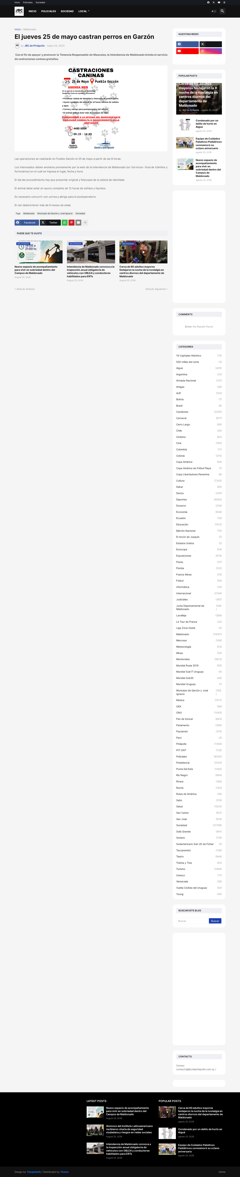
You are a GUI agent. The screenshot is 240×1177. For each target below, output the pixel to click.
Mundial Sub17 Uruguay (199, 671)
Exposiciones (199, 555)
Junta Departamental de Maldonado (198, 607)
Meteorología (199, 646)
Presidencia (199, 762)
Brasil (199, 405)
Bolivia (199, 399)
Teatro (199, 856)
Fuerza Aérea (199, 574)
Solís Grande (199, 831)
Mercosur (199, 640)
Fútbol (199, 580)
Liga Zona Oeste (199, 627)
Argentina (199, 374)
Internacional (199, 593)
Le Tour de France (199, 621)
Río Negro (199, 775)
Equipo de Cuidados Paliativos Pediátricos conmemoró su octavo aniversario (209, 143)
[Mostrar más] (85, 223)
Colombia (199, 449)
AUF (199, 393)
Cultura (199, 480)
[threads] (224, 2)
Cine (199, 443)
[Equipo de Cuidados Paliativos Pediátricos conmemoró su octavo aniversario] (184, 142)
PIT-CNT (199, 750)
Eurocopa (199, 549)
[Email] (78, 223)
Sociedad (40, 2)
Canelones (199, 411)
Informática (199, 586)
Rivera (199, 781)
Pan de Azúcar (199, 718)
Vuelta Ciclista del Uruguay (199, 887)
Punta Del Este (199, 768)
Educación (199, 524)
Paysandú (199, 731)
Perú (199, 737)
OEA (199, 706)
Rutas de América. (199, 793)
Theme (64, 1171)
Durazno (199, 505)
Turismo (199, 868)
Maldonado (29, 29)
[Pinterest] (71, 223)
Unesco (199, 875)
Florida (199, 568)
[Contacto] (211, 58)
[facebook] (208, 2)
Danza (199, 493)
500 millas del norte (199, 361)
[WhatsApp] (65, 223)
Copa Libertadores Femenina (199, 474)
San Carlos (199, 812)
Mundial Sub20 (199, 677)
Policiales (28, 2)
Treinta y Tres (199, 862)
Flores (199, 561)
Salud (199, 806)
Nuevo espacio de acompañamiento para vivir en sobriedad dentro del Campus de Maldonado (36, 269)
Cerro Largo (199, 424)
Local (83, 11)
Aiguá (199, 368)
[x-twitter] (214, 2)
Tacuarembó (199, 850)
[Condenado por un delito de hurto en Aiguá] (184, 124)
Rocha (199, 787)
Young (199, 894)
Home (222, 1171)
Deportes (199, 499)
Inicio (17, 2)
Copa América (199, 461)
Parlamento (199, 725)
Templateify (34, 1171)
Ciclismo (199, 436)
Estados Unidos (199, 543)
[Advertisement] (199, 246)
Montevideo (199, 659)
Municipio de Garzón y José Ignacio (55, 213)
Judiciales (199, 599)
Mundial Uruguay (199, 684)
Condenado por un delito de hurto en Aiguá (207, 123)
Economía (199, 511)
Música (199, 700)
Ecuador (199, 518)
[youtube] (219, 2)
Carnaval (199, 418)
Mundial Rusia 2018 (199, 665)
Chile (199, 430)
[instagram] (211, 51)
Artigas (199, 386)
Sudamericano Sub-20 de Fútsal (199, 843)
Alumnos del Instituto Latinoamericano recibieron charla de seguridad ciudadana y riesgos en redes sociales (129, 1129)
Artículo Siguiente (155, 288)
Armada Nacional (199, 380)
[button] (214, 11)
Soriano (199, 837)
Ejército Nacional (199, 530)
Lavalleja (199, 615)
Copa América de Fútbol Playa (199, 468)
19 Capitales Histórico (199, 355)
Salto (199, 800)
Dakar (199, 486)
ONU (199, 712)
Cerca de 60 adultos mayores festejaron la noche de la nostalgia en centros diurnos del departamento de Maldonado (141, 271)
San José (199, 819)
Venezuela (199, 881)
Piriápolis (199, 743)
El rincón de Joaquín (199, 536)
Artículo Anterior (26, 288)
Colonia (199, 455)
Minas (199, 652)
